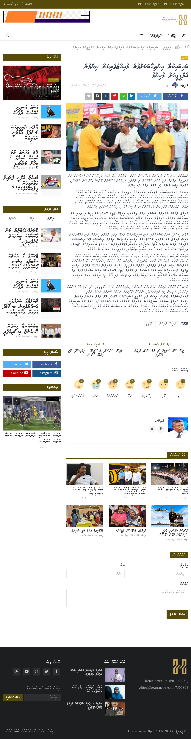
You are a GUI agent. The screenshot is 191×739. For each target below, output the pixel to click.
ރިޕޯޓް (178, 47)
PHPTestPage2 (174, 4)
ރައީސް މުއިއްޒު (167, 324)
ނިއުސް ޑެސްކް (141, 535)
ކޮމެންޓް (184, 584)
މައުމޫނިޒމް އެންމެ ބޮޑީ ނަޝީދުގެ (87, 531)
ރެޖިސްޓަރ (13, 4)
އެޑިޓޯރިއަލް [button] (156, 35)
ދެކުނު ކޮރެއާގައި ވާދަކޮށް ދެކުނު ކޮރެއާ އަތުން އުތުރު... (32, 438)
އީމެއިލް (184, 565)
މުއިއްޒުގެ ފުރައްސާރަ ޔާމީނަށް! (131, 531)
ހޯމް (183, 35)
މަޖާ (130, 396)
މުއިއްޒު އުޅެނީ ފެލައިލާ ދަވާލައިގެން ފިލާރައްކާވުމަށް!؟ (21, 183)
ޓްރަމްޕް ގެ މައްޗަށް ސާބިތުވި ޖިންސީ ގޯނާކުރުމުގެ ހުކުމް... (22, 261)
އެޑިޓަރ (184, 85)
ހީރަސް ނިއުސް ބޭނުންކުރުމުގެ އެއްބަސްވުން (30, 731)
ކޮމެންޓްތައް (179, 555)
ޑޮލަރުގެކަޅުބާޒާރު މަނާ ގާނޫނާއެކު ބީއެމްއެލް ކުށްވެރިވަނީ (22, 236)
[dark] (5, 3)
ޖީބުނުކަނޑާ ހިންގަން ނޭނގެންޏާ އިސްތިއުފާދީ (21, 329)
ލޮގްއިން (28, 4)
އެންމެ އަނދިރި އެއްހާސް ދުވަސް (25, 110)
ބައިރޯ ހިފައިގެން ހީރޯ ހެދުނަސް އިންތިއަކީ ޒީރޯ (88, 491)
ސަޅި (180, 396)
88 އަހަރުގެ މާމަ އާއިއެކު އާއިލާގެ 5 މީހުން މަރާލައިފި (23, 158)
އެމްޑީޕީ (150, 324)
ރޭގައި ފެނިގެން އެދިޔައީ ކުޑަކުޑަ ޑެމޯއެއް (172, 491)
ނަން (122, 565)
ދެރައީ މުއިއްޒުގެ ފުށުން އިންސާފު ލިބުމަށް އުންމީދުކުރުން (130, 491)
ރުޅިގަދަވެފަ (112, 396)
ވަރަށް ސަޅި (77, 396)
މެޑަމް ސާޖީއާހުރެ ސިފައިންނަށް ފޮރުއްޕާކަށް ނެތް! (87, 689)
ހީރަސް (101, 497)
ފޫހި (163, 396)
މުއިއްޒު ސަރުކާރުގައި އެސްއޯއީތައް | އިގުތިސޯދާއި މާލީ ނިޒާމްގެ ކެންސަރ (95, 353)
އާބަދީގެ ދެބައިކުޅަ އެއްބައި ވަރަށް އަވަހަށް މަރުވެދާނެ (86, 672)
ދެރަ (96, 396)
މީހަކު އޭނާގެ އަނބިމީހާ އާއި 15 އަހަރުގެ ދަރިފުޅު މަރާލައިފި (159, 353)
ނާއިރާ (36, 317)
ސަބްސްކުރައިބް (13, 697)
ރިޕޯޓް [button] (172, 35)
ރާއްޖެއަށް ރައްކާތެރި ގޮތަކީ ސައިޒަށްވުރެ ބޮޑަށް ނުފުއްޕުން (173, 533)
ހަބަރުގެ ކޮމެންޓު (177, 614)
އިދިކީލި (167, 47)
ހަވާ (37, 143)
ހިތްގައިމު (146, 396)
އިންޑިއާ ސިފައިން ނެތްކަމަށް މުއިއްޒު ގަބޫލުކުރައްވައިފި (84, 706)
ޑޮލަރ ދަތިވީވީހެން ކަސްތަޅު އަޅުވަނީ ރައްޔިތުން (24, 132)
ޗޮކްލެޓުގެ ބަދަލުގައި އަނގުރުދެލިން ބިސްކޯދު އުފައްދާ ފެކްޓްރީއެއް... (20, 306)
